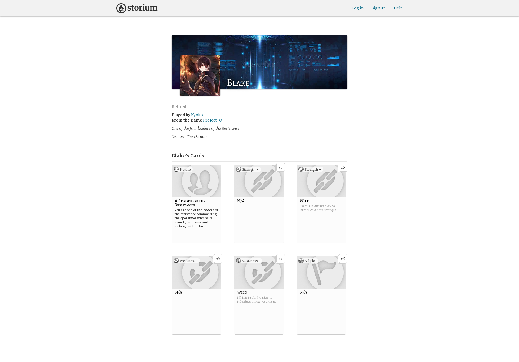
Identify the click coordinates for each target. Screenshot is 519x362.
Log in (358, 8)
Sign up (379, 8)
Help (398, 8)
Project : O (212, 120)
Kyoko (197, 114)
